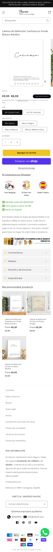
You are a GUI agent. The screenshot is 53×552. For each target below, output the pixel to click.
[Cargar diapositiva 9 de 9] (38, 84)
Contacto (10, 390)
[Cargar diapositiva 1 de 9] (15, 84)
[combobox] (26, 20)
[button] (3, 12)
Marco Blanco (11, 129)
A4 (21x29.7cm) (12, 112)
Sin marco (10, 123)
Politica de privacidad (15, 428)
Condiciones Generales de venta (20, 421)
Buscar (9, 402)
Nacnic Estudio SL (22, 549)
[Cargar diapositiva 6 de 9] (29, 84)
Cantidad (5, 136)
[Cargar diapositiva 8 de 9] (35, 84)
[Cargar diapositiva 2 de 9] (18, 84)
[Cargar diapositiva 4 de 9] (24, 84)
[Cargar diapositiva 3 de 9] (21, 84)
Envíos (9, 415)
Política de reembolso (16, 440)
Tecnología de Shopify (34, 549)
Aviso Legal (11, 409)
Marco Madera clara (34, 129)
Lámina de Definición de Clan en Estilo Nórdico (13, 366)
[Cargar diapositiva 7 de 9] (32, 84)
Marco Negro (28, 123)
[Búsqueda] (48, 20)
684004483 (16, 517)
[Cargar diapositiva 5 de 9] (27, 84)
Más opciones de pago (26, 168)
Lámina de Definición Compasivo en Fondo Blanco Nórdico (13, 321)
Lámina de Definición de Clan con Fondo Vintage (38, 321)
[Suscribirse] (44, 504)
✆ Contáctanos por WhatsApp (16, 174)
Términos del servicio (15, 434)
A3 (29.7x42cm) (34, 112)
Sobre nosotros (13, 396)
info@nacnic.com (36, 517)
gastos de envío (23, 100)
